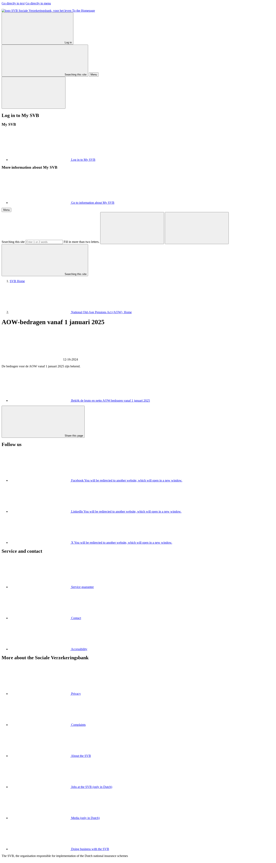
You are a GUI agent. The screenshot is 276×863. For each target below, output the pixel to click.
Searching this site (13, 241)
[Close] (33, 93)
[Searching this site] (132, 228)
